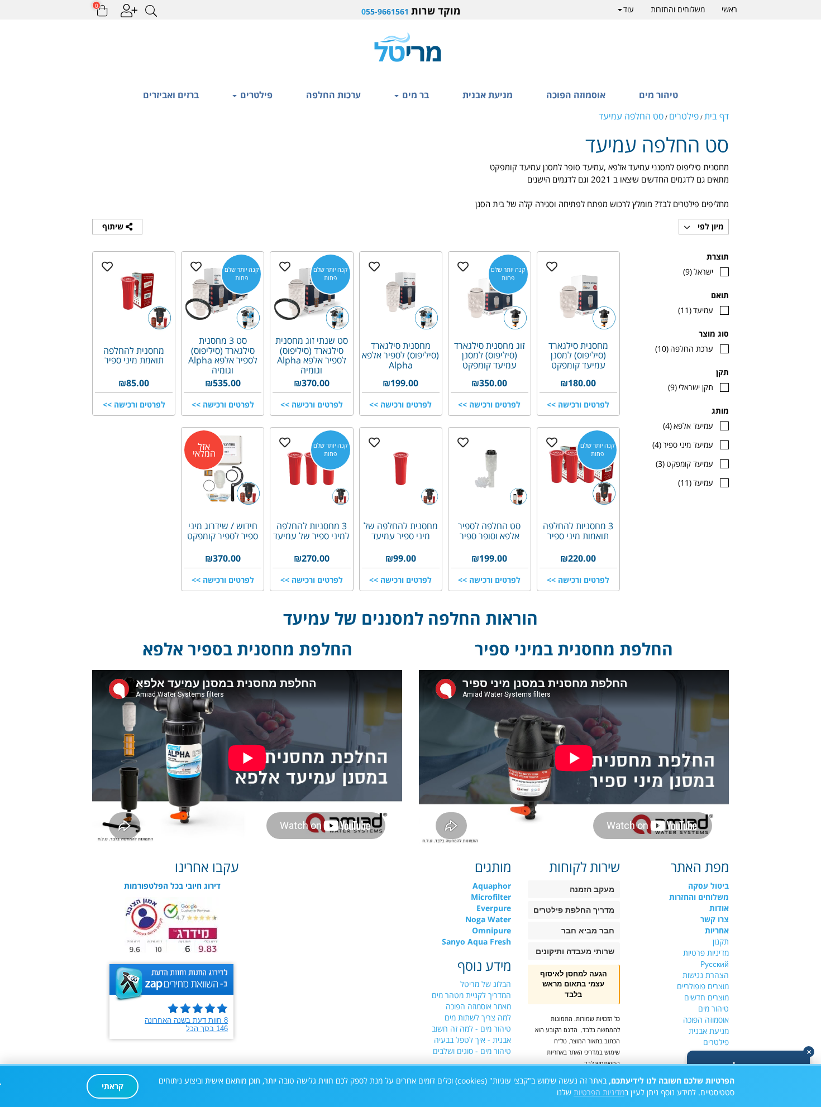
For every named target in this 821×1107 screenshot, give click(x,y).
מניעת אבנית (487, 95)
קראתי (112, 1086)
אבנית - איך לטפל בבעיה (472, 1039)
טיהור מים (658, 95)
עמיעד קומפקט (684, 463)
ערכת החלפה (684, 348)
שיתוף (114, 226)
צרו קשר (714, 919)
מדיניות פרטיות (706, 952)
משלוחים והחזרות (678, 9)
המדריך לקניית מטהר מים (471, 995)
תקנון (721, 941)
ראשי (729, 9)
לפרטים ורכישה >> (578, 404)
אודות (719, 908)
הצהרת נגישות (705, 975)
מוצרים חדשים (706, 997)
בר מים (414, 95)
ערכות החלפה (333, 95)
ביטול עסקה (708, 885)
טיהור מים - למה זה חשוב (471, 1028)
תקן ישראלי (690, 387)
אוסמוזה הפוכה (575, 95)
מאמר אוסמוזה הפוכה (478, 1006)
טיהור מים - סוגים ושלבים (472, 1051)
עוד (628, 9)
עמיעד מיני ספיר (682, 444)
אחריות (717, 930)
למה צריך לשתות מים (478, 1017)
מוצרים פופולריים (703, 986)
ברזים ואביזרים (171, 95)
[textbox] (410, 11)
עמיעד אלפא (688, 425)
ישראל (698, 271)
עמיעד (695, 310)
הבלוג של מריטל (485, 984)
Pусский (714, 964)
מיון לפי (709, 226)
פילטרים (255, 95)
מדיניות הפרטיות (599, 1092)
